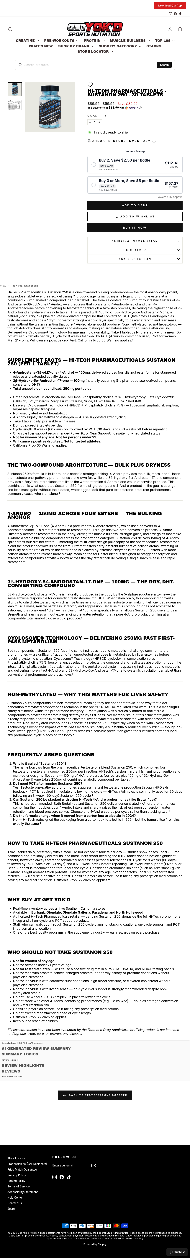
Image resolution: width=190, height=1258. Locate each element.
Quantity (97, 115)
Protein (93, 41)
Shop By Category (118, 46)
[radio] (134, 164)
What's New (41, 46)
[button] (90, 84)
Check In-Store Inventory (121, 140)
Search (164, 64)
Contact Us (14, 1203)
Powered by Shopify (95, 1244)
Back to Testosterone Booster (97, 1095)
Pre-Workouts (60, 41)
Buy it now (135, 227)
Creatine (26, 41)
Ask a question (135, 259)
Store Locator (94, 51)
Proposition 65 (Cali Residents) (27, 1164)
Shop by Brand (74, 46)
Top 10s (163, 41)
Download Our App (170, 5)
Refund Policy (16, 1181)
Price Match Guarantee (22, 1169)
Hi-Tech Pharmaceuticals (19, 285)
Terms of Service (18, 1186)
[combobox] (95, 64)
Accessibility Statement (22, 1192)
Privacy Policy (16, 1175)
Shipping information (135, 241)
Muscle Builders (128, 41)
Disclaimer (135, 250)
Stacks (153, 46)
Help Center (15, 1197)
